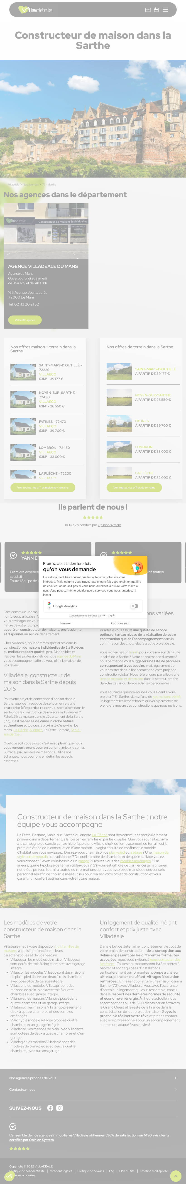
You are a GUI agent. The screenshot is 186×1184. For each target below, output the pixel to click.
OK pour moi (120, 623)
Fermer (65, 623)
